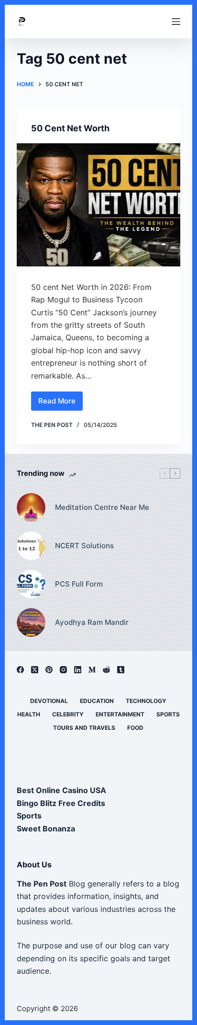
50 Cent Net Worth (70, 128)
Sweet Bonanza (46, 828)
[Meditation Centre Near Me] (31, 507)
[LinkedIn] (77, 669)
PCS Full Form (79, 583)
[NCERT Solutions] (31, 545)
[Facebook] (20, 669)
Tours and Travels (84, 727)
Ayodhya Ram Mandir (92, 622)
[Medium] (92, 669)
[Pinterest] (49, 669)
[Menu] (176, 21)
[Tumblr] (120, 669)
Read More (58, 403)
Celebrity (68, 714)
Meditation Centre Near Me (102, 507)
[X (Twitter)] (34, 669)
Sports (168, 714)
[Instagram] (63, 669)
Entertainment (120, 714)
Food (135, 727)
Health (28, 714)
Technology (146, 700)
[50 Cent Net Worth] (99, 204)
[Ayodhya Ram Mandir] (31, 622)
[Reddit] (106, 669)
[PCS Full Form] (31, 584)
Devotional (49, 700)
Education (97, 700)
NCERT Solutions (84, 545)
